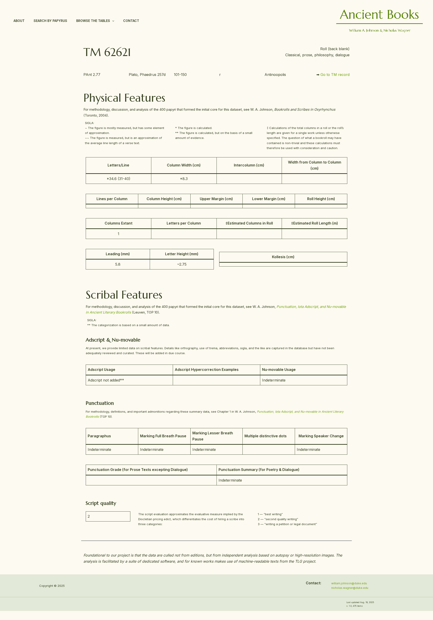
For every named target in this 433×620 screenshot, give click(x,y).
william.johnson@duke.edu (349, 583)
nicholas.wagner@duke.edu (349, 588)
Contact (131, 21)
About (19, 21)
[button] (112, 21)
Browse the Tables (93, 21)
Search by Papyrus (50, 21)
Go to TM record (335, 74)
